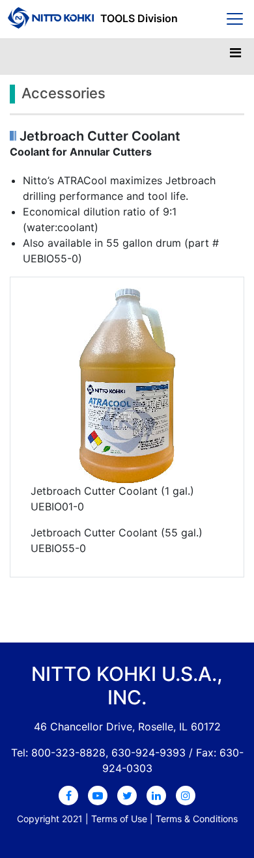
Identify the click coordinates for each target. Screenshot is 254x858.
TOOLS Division (139, 18)
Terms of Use (119, 818)
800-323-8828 (68, 752)
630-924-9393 (148, 752)
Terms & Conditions (197, 818)
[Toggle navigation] (235, 56)
